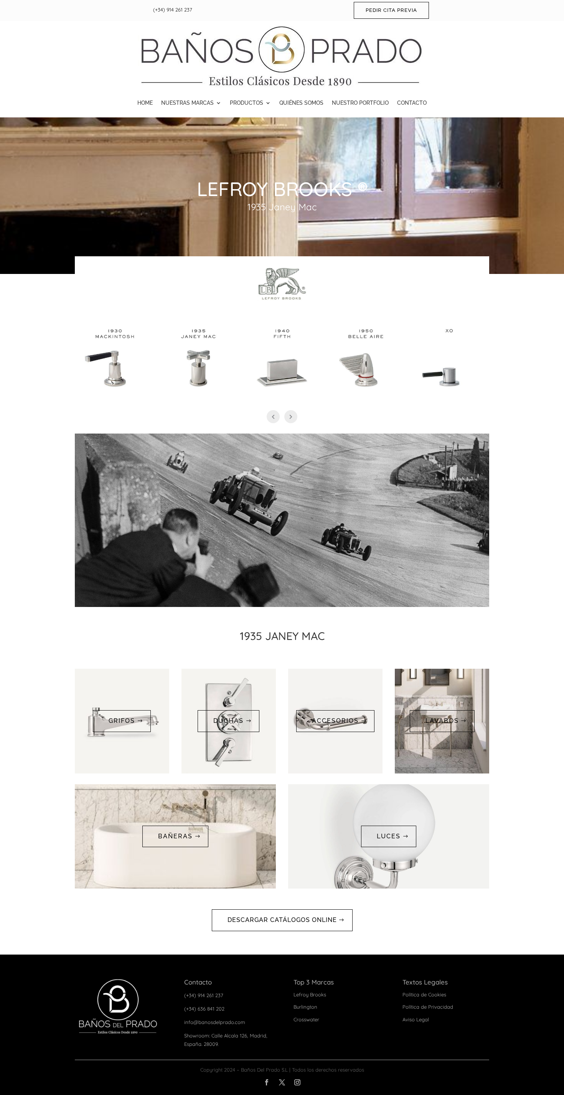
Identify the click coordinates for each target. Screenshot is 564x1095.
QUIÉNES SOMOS (301, 103)
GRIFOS (122, 720)
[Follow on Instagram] (297, 1082)
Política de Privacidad (427, 1007)
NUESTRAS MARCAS (187, 103)
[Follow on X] (282, 1082)
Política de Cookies (424, 994)
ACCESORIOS (335, 720)
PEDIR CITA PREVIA (391, 10)
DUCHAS (228, 720)
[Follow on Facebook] (267, 1082)
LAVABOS (442, 720)
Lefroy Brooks (310, 994)
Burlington (305, 1007)
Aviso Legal (415, 1019)
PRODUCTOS (246, 103)
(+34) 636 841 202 (204, 1009)
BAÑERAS (175, 836)
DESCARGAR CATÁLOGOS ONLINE (282, 919)
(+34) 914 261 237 (172, 10)
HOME (145, 103)
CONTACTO (412, 103)
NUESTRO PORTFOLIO (360, 103)
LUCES (389, 836)
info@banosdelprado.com (214, 1022)
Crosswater (306, 1019)
